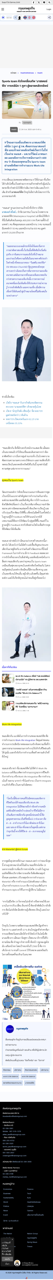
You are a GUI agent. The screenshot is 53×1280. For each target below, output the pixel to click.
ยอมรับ (7, 1259)
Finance (30, 1189)
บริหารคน (17, 1070)
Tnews (29, 1246)
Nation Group (32, 1233)
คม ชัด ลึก (7, 1238)
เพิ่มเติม (8, 1254)
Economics (7, 1189)
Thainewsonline (9, 1246)
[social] (33, 2)
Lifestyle (30, 1206)
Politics (6, 1206)
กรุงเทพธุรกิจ (32, 1238)
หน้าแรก (13, 72)
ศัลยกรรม (6, 1070)
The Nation (7, 1233)
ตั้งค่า (7, 1264)
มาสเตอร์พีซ (29, 1082)
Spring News (32, 1242)
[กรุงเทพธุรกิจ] (26, 9)
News (5, 1210)
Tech (29, 1193)
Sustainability (8, 1197)
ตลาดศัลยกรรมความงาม (12, 1082)
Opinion (30, 1210)
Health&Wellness (27, 72)
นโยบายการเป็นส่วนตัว (35, 1215)
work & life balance (10, 1076)
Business (6, 1193)
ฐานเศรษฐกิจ (8, 1250)
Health (40, 72)
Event (5, 1215)
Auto (29, 1197)
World (5, 1202)
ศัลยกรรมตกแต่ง (31, 1070)
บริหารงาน (44, 1070)
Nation (6, 1242)
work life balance (28, 1076)
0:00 (8, 18)
